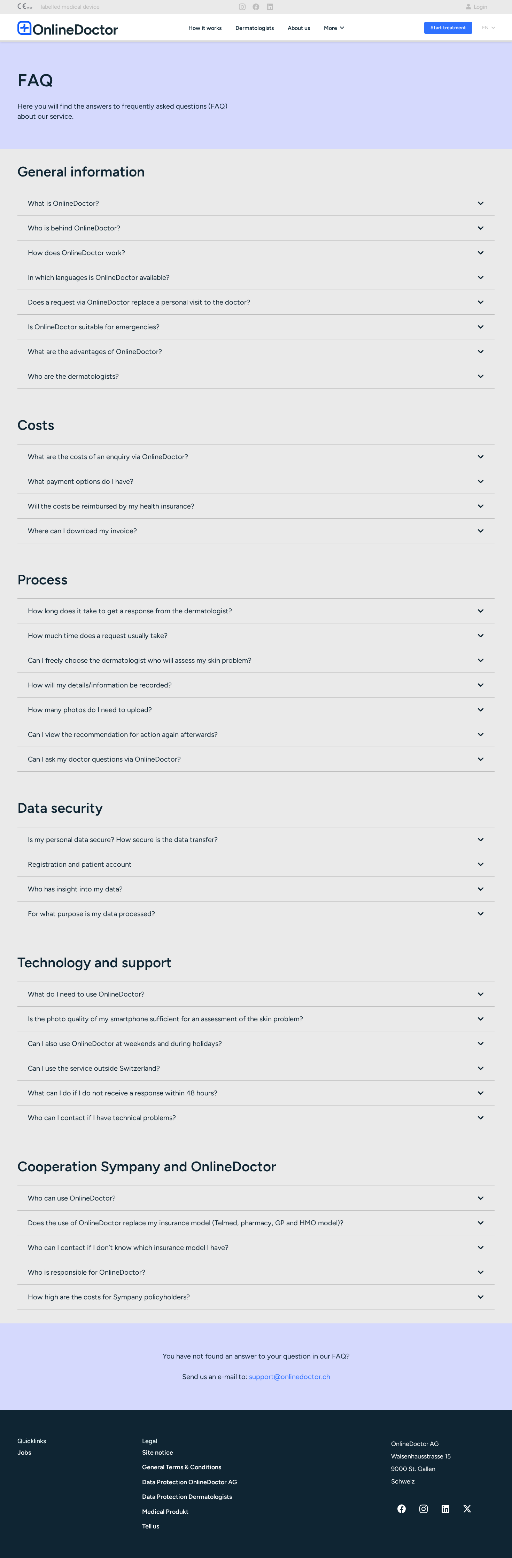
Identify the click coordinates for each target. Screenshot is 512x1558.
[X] (467, 1509)
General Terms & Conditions (181, 1467)
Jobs (24, 1452)
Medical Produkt (165, 1511)
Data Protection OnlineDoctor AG (189, 1482)
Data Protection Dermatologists (187, 1497)
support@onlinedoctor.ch (289, 1376)
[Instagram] (242, 7)
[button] (342, 27)
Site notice (157, 1452)
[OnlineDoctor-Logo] (67, 28)
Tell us (150, 1526)
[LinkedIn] (270, 7)
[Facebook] (256, 7)
